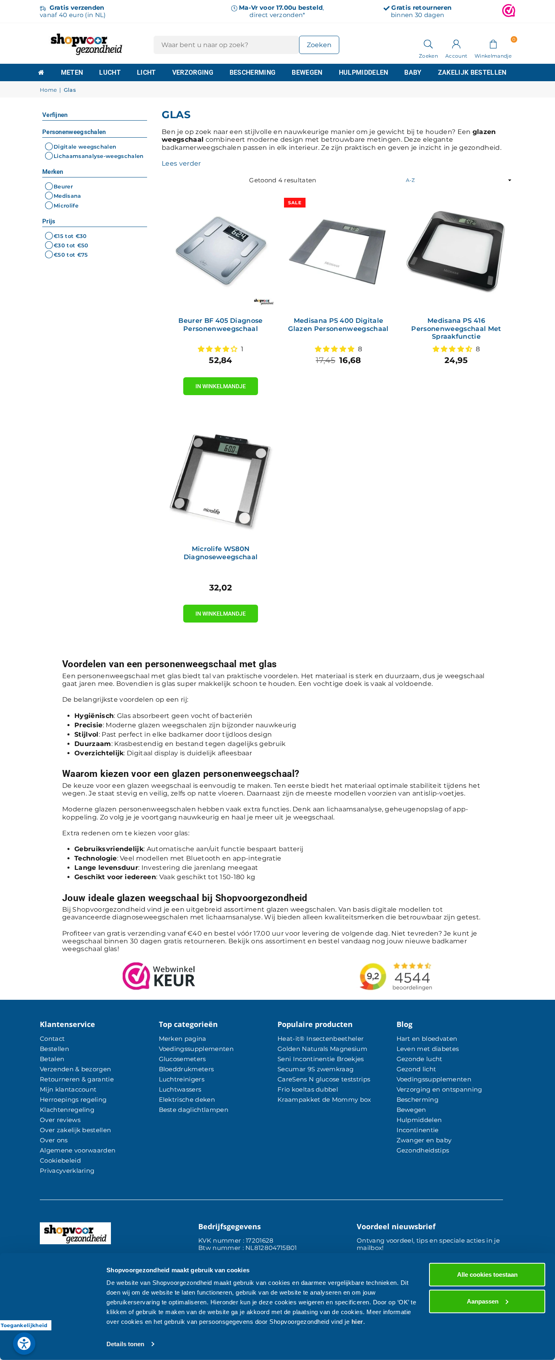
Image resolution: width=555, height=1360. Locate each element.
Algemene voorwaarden (77, 1150)
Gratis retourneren (421, 7)
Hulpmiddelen (363, 72)
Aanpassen (483, 1300)
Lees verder (181, 163)
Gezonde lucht (419, 1059)
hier (357, 1321)
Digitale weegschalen (85, 146)
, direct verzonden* (281, 11)
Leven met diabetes (428, 1049)
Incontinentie (418, 1130)
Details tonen (125, 1344)
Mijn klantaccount (68, 1089)
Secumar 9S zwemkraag (315, 1069)
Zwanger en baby (424, 1140)
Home (48, 90)
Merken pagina (182, 1038)
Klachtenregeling (67, 1110)
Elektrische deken (187, 1099)
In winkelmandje (220, 383)
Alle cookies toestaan (487, 1274)
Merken (52, 171)
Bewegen (307, 72)
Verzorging (192, 72)
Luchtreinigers (181, 1079)
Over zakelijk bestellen (75, 1130)
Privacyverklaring (67, 1170)
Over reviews (60, 1120)
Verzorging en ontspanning (439, 1089)
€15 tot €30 (70, 236)
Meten (72, 72)
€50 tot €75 (71, 254)
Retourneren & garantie (77, 1079)
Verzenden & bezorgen (75, 1069)
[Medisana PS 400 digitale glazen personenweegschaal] (338, 252)
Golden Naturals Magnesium (322, 1049)
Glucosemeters (182, 1059)
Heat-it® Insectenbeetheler (321, 1038)
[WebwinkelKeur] (508, 11)
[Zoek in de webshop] (428, 43)
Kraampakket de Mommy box (324, 1099)
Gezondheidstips (423, 1150)
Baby (412, 72)
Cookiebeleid (60, 1160)
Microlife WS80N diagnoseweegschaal (221, 552)
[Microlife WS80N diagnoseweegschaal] (220, 480)
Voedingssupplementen (196, 1049)
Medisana (67, 196)
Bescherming (253, 72)
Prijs (49, 221)
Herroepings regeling (73, 1099)
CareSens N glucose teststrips (324, 1079)
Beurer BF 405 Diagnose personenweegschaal (220, 324)
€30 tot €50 (71, 245)
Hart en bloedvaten (427, 1038)
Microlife (66, 205)
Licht (146, 72)
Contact (52, 1038)
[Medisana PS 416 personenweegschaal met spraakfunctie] (456, 252)
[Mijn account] (456, 43)
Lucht (110, 72)
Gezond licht (416, 1069)
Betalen (52, 1059)
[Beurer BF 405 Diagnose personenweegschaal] (220, 252)
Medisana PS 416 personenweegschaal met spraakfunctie (456, 328)
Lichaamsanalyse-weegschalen (99, 156)
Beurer (63, 186)
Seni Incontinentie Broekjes (321, 1059)
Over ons (54, 1140)
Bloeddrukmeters (186, 1069)
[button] (493, 43)
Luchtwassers (180, 1089)
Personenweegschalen (74, 132)
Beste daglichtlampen (193, 1110)
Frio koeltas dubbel (308, 1089)
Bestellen (54, 1049)
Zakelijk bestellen (472, 72)
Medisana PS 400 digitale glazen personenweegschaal (338, 324)
